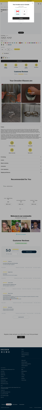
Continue (21, 18)
